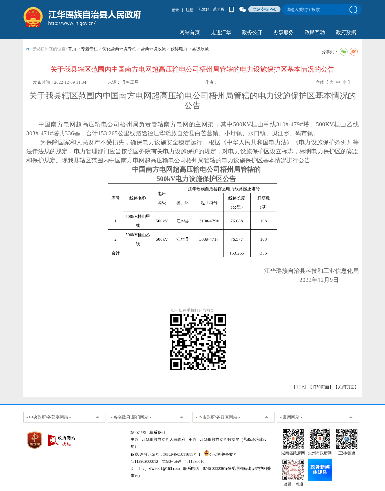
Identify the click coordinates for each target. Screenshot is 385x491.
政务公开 (252, 32)
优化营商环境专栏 (119, 49)
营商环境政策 (153, 49)
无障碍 (204, 9)
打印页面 (320, 387)
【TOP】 (300, 387)
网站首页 (190, 32)
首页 (72, 49)
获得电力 (179, 49)
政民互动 (315, 32)
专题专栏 (89, 49)
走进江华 (221, 32)
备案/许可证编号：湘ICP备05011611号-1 (165, 454)
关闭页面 (346, 387)
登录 (175, 10)
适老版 (218, 9)
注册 (190, 10)
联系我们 (157, 432)
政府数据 (346, 32)
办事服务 (283, 32)
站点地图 (138, 432)
